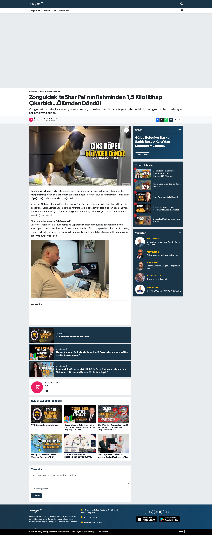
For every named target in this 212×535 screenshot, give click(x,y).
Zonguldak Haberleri (50, 92)
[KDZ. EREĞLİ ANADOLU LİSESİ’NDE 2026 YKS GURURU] (80, 443)
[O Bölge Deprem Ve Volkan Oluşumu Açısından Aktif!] (46, 443)
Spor (55, 11)
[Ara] (181, 4)
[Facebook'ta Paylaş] (157, 120)
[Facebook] (147, 512)
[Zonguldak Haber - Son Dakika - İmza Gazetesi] (38, 4)
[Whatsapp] (165, 512)
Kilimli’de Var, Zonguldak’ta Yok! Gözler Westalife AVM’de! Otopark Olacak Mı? (113, 427)
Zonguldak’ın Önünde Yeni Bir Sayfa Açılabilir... (163, 243)
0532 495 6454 (90, 517)
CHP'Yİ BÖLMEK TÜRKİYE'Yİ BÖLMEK (164, 291)
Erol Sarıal (152, 288)
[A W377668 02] (70, 269)
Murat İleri (152, 263)
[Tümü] (180, 130)
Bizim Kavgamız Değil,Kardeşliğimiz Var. (163, 267)
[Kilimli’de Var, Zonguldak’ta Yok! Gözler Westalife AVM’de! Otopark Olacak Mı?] (113, 414)
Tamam (180, 531)
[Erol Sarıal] (140, 289)
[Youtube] (160, 512)
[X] (151, 512)
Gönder (36, 496)
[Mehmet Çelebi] (140, 277)
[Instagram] (156, 512)
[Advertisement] (106, 32)
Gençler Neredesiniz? (157, 279)
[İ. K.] (37, 387)
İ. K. (47, 385)
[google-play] (169, 519)
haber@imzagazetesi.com (94, 522)
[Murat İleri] (140, 265)
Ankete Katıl (142, 155)
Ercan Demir (153, 239)
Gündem (46, 11)
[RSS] (169, 512)
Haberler (33, 92)
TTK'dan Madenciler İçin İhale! (45, 425)
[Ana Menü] (182, 10)
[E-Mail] (47, 391)
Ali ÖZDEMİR (153, 252)
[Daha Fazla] (171, 120)
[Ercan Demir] (140, 242)
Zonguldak (34, 11)
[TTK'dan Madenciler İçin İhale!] (46, 414)
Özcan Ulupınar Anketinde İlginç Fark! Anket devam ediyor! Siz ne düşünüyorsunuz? (79, 427)
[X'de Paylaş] (161, 120)
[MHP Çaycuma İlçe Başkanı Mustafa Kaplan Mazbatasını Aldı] (113, 443)
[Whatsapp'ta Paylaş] (166, 120)
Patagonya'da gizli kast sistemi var (163, 255)
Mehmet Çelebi (154, 276)
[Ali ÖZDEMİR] (140, 254)
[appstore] (147, 519)
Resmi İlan (64, 11)
